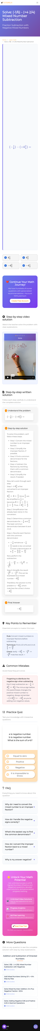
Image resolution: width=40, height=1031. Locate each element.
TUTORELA (7, 3)
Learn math (12, 40)
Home (4, 40)
